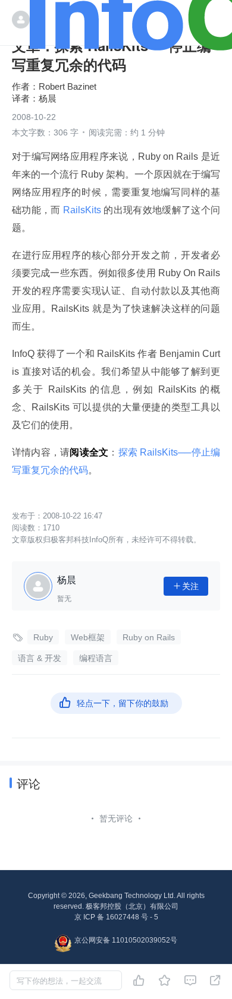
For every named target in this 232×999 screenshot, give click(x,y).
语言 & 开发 (39, 658)
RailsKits (82, 210)
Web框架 (88, 637)
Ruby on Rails (149, 637)
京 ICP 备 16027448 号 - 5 (116, 917)
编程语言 (95, 658)
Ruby (43, 637)
